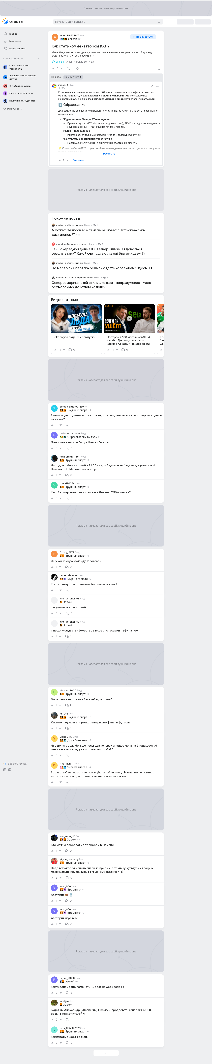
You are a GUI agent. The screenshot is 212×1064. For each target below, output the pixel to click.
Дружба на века (77, 740)
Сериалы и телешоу (77, 244)
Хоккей (72, 39)
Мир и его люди (84, 277)
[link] (76, 329)
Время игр (74, 889)
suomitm (60, 244)
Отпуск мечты (75, 225)
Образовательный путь (82, 437)
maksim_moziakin (65, 277)
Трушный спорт (77, 410)
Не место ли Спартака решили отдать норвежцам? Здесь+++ (102, 268)
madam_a (61, 225)
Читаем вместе (77, 767)
